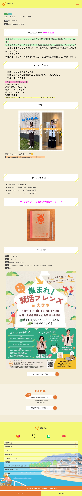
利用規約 (7, 462)
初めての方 (8, 443)
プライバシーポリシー (11, 458)
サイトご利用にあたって (12, 469)
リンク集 (7, 473)
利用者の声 (8, 446)
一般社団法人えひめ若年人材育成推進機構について (17, 465)
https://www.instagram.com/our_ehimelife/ (25, 157)
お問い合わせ (9, 454)
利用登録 (20, 493)
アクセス (7, 450)
